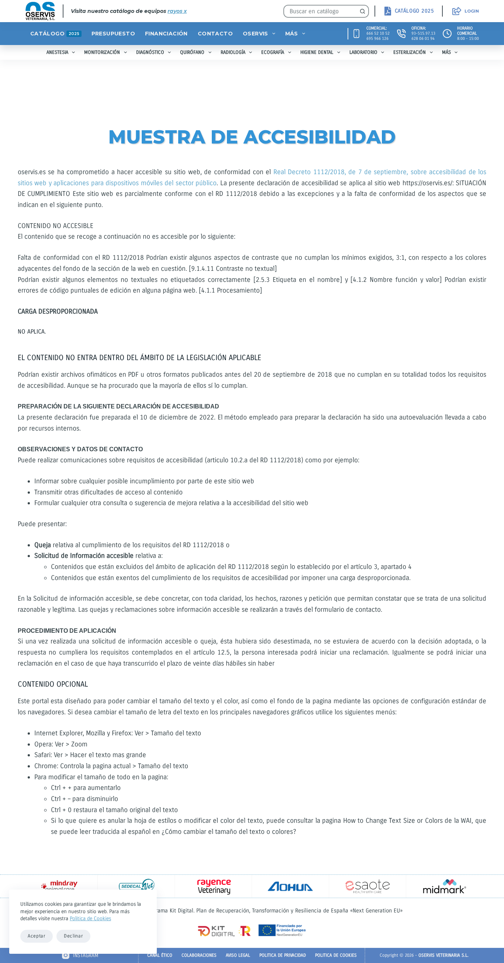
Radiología (233, 52)
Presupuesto (113, 33)
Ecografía (272, 52)
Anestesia (57, 52)
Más (291, 33)
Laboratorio (363, 52)
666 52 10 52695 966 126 (378, 36)
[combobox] (320, 11)
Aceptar (36, 936)
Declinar (73, 936)
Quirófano (192, 52)
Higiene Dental (316, 52)
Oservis (255, 33)
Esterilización (409, 52)
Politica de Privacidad (282, 955)
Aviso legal (238, 955)
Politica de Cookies (90, 918)
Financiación (166, 33)
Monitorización (102, 52)
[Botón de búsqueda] (362, 11)
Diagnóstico (150, 52)
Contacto (215, 33)
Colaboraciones (199, 955)
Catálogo (54, 33)
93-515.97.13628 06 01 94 (423, 36)
